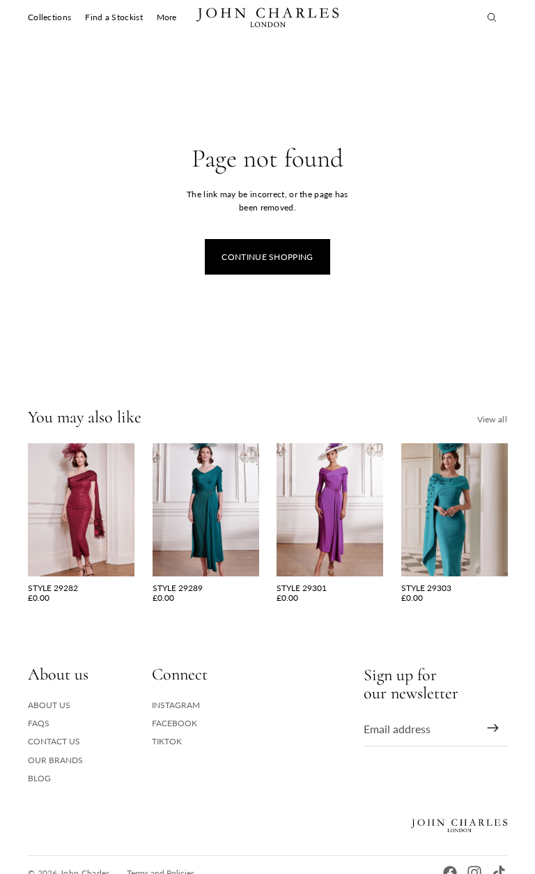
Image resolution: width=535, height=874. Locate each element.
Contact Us (54, 741)
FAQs (38, 723)
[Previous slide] (38, 509)
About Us (49, 705)
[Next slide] (123, 509)
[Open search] (492, 17)
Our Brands (55, 760)
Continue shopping (267, 257)
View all (492, 419)
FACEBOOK (174, 723)
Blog (39, 778)
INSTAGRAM (176, 705)
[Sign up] (493, 728)
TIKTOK (167, 741)
